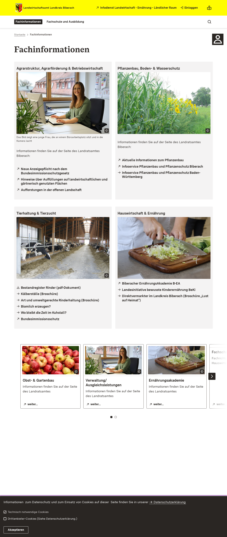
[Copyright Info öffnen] (76, 371)
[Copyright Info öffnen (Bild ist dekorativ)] (106, 130)
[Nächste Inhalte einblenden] (211, 376)
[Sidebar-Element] (217, 39)
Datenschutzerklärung (170, 502)
